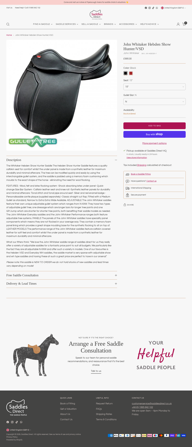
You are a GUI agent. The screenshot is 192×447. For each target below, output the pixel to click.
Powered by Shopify (14, 440)
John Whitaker (131, 53)
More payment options (154, 143)
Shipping (141, 165)
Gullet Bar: (129, 95)
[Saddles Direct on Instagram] (149, 8)
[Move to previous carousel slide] (7, 314)
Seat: (128, 80)
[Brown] (131, 73)
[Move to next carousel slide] (185, 314)
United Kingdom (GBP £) (174, 8)
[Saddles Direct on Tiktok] (153, 8)
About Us (65, 414)
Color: (129, 68)
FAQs (99, 409)
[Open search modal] (8, 24)
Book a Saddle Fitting (141, 174)
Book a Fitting (67, 403)
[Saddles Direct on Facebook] (146, 8)
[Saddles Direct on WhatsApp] (157, 8)
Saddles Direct (27, 434)
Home (9, 35)
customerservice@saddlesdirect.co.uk (152, 403)
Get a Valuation (68, 409)
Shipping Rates (104, 414)
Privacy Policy (11, 437)
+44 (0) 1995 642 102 (142, 407)
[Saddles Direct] (96, 14)
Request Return (104, 403)
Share (130, 205)
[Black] (125, 73)
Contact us (151, 181)
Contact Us (66, 419)
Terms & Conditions (106, 419)
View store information (137, 158)
